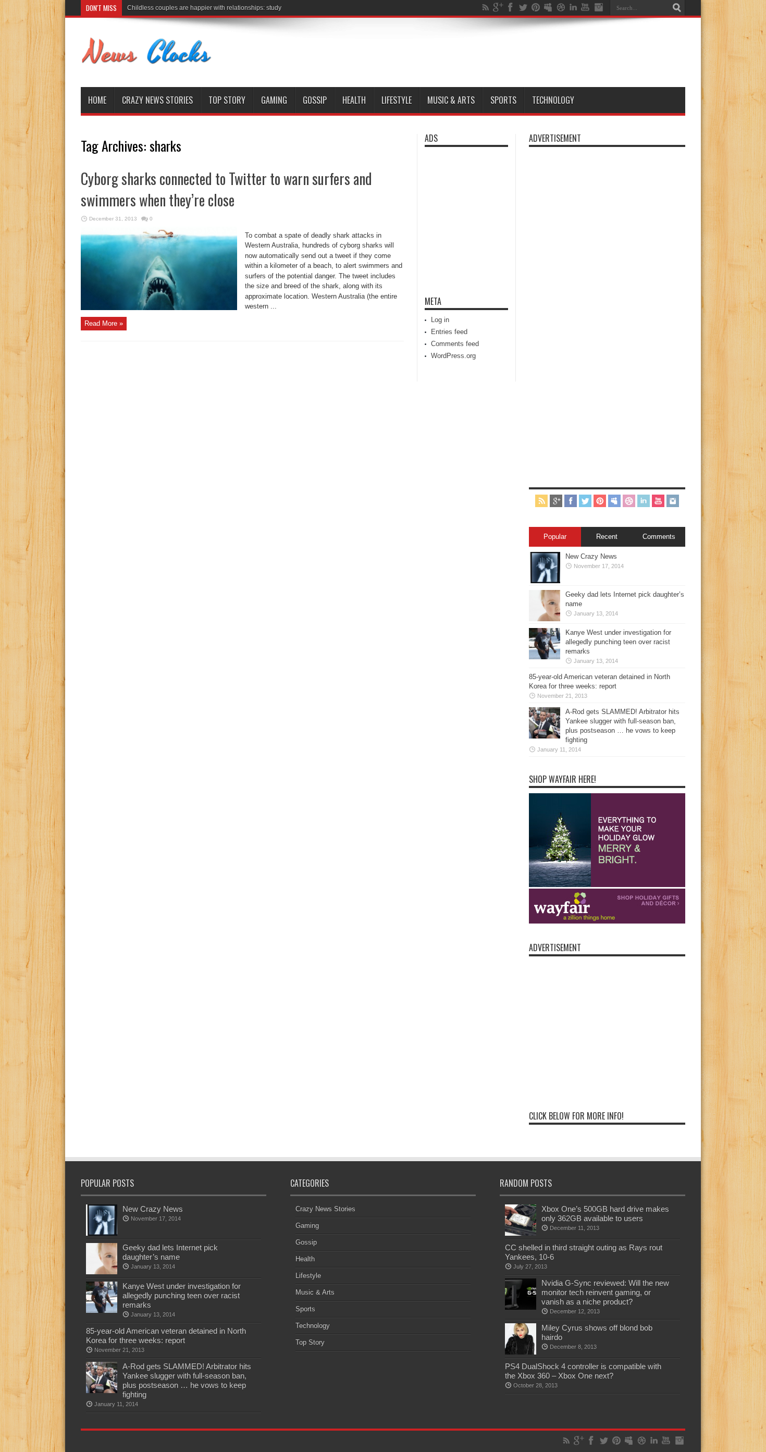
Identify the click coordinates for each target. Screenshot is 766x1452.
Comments (659, 536)
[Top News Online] (147, 60)
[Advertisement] (456, 214)
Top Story (226, 100)
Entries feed (449, 332)
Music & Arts (451, 100)
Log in (440, 320)
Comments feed (455, 344)
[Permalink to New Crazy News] (544, 581)
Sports (503, 100)
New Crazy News (591, 556)
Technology (553, 100)
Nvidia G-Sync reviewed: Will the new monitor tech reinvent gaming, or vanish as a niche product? (605, 1292)
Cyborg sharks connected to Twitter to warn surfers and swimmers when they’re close (226, 189)
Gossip (315, 100)
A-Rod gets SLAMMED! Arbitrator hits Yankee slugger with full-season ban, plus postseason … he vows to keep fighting (186, 1380)
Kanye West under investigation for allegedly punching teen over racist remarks (618, 642)
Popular (554, 536)
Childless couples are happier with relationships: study (204, 7)
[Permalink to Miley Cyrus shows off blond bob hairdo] (520, 1352)
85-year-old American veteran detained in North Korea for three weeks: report (166, 1335)
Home (97, 100)
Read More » (103, 323)
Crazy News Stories (157, 100)
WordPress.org (453, 356)
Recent (606, 536)
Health (354, 100)
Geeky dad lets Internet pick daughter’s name (170, 1252)
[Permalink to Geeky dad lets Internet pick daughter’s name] (544, 619)
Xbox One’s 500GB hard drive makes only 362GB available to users (605, 1213)
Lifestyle (396, 100)
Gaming (274, 100)
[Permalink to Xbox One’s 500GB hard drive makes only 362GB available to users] (520, 1233)
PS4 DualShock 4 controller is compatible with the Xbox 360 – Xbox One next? (583, 1371)
